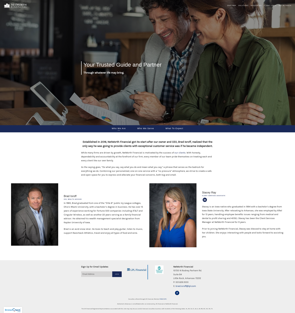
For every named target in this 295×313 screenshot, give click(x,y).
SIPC (165, 299)
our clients (180, 152)
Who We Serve (145, 128)
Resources (256, 5)
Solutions (243, 5)
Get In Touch (285, 5)
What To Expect (174, 128)
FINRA (161, 299)
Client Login (270, 5)
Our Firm (231, 5)
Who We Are (119, 128)
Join (117, 274)
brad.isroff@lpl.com (186, 286)
